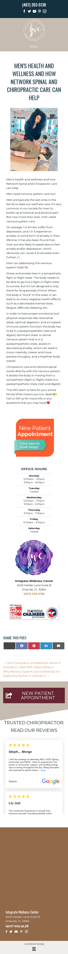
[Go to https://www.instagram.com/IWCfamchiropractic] (44, 11)
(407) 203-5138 (34, 5)
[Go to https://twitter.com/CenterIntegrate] (29, 11)
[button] (34, 695)
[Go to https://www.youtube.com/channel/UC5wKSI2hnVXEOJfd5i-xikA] (34, 11)
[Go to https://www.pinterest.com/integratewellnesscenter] (39, 11)
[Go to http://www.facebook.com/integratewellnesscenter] (24, 11)
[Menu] (34, 949)
